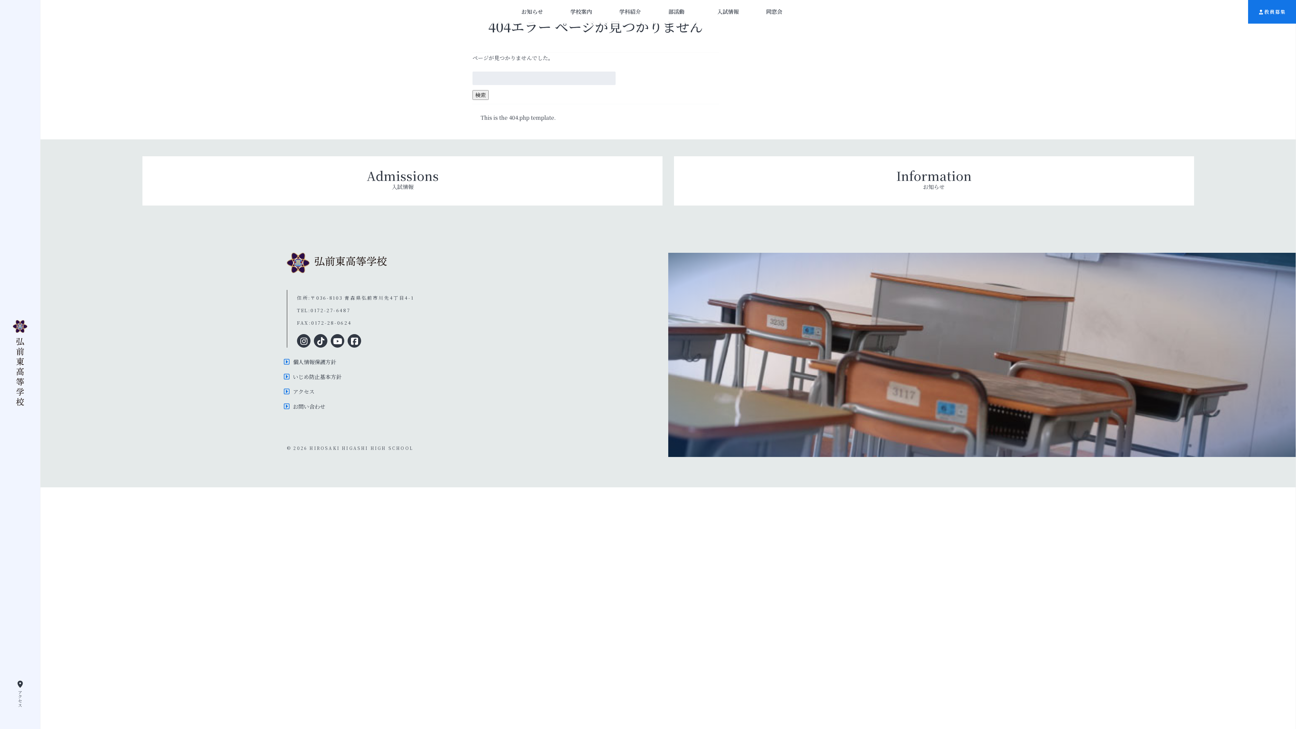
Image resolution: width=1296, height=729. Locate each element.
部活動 (676, 12)
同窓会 (774, 12)
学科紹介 (630, 12)
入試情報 (728, 12)
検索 (480, 95)
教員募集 (1275, 11)
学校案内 (581, 12)
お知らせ (532, 12)
